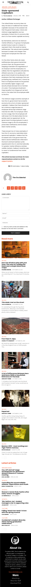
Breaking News (7, 468)
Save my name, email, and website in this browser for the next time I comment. (15, 227)
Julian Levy (5, 505)
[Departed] (15, 398)
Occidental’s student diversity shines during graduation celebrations (13, 521)
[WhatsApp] (23, 188)
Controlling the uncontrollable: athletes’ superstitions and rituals (15, 483)
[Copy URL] (12, 188)
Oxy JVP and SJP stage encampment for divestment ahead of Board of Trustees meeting (13, 472)
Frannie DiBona (6, 270)
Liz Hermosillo (6, 495)
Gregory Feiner (6, 379)
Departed (5, 411)
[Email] (8, 188)
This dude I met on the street (13, 302)
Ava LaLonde (5, 477)
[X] (20, 188)
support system (7, 161)
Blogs (4, 260)
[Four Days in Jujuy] (15, 325)
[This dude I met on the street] (15, 289)
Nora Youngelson (7, 486)
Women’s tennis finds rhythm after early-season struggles (15, 493)
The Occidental (7, 16)
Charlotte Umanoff (8, 341)
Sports (4, 480)
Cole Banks (5, 514)
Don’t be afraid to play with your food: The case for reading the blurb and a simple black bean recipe (14, 265)
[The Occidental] (7, 177)
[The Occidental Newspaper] (15, 2)
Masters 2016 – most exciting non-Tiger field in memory (15, 447)
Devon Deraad (6, 450)
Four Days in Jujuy (9, 339)
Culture (5, 508)
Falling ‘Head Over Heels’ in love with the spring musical (14, 511)
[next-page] (5, 458)
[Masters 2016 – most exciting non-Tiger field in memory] (15, 433)
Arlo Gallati (6, 525)
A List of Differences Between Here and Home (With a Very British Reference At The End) (15, 375)
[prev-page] (3, 458)
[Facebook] (16, 188)
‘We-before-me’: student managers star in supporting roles (15, 502)
